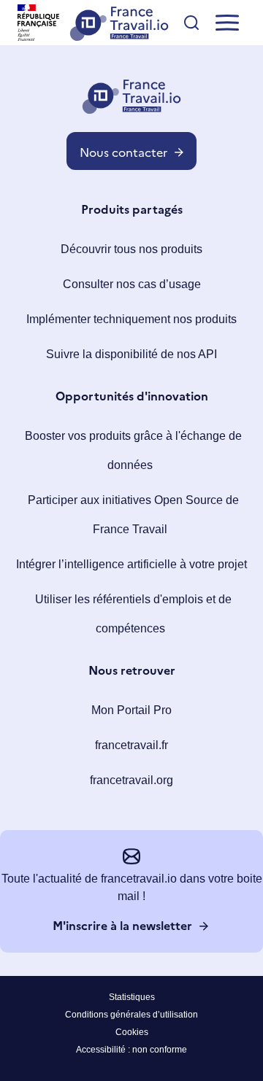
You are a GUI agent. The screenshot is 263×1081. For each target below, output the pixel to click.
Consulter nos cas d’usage (132, 284)
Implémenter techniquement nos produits (131, 319)
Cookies (131, 1032)
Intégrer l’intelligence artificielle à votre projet (131, 564)
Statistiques (132, 997)
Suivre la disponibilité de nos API (131, 354)
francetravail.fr (131, 745)
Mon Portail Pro (131, 710)
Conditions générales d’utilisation (131, 1015)
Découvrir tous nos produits (131, 249)
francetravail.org (131, 780)
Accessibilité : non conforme (131, 1050)
